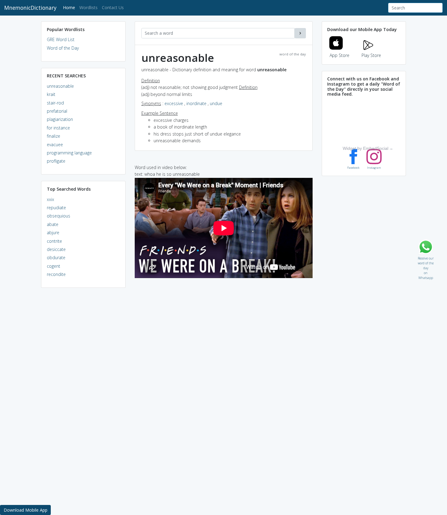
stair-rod (55, 103)
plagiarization (60, 119)
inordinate (196, 103)
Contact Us (113, 7)
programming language (69, 153)
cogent (53, 266)
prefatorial (57, 111)
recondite (56, 274)
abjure (53, 232)
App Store (339, 55)
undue (216, 103)
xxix (50, 199)
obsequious (58, 216)
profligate (56, 161)
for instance (58, 128)
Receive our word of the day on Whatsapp (426, 257)
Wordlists (88, 7)
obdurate (56, 257)
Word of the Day (63, 48)
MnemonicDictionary (30, 7)
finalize (53, 136)
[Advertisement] (83, 385)
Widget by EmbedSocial (365, 148)
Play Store (371, 55)
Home (70, 7)
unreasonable (60, 86)
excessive (174, 103)
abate (52, 224)
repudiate (56, 207)
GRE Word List (60, 39)
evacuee (55, 144)
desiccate (56, 249)
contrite (54, 241)
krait (51, 94)
